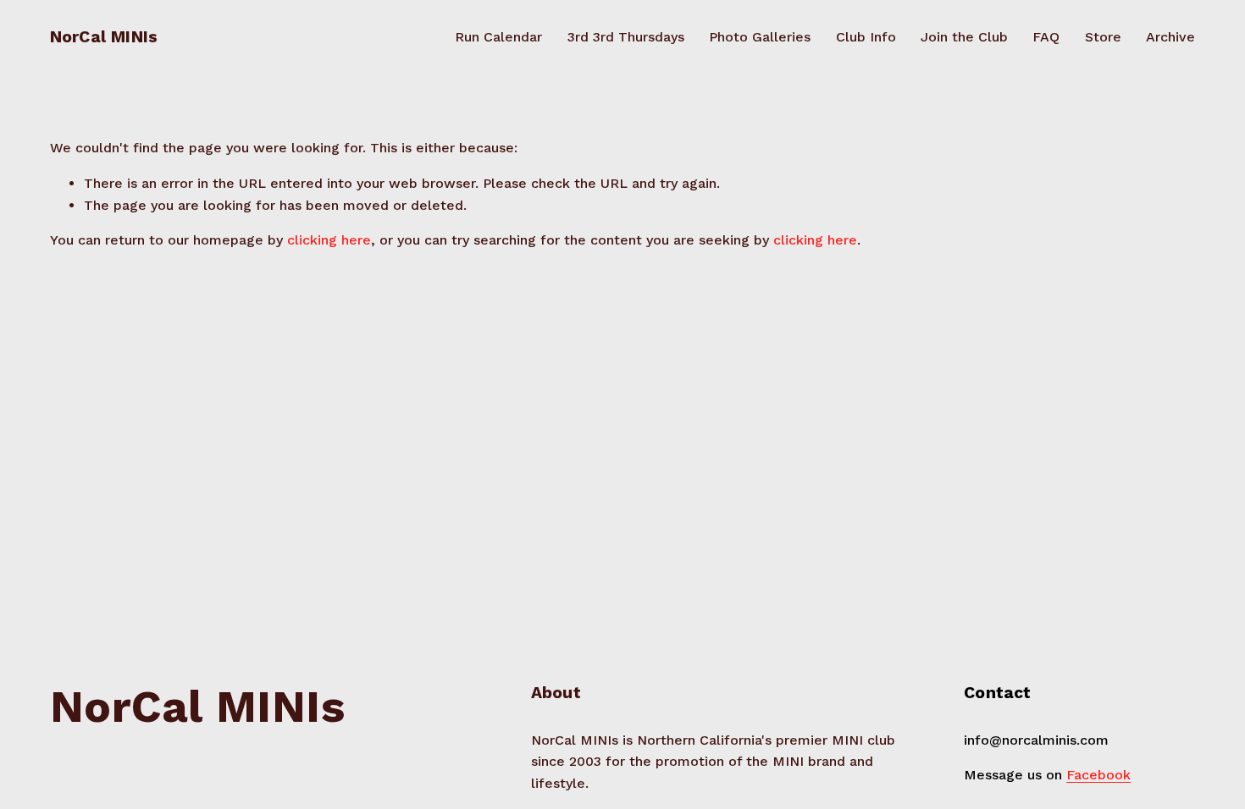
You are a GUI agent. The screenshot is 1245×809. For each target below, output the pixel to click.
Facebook (1098, 775)
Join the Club (964, 37)
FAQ (1046, 37)
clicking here (329, 240)
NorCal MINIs (104, 37)
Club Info (866, 37)
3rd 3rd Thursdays (625, 37)
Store (1103, 37)
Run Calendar (498, 37)
